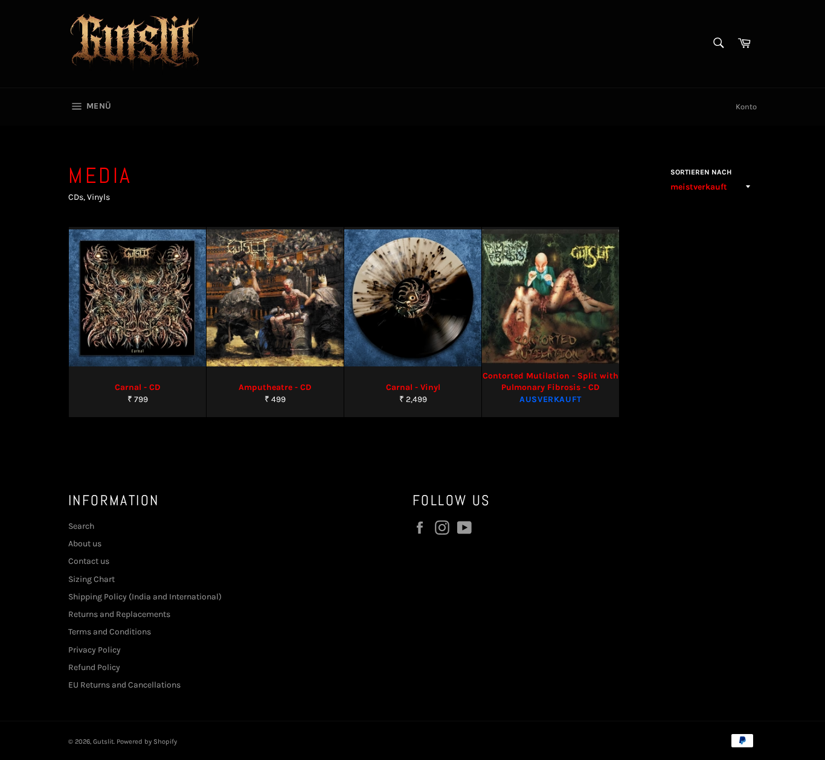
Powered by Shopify (147, 742)
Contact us (88, 561)
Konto (746, 106)
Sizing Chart (91, 579)
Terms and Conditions (109, 632)
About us (84, 543)
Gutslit (103, 742)
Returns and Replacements (119, 614)
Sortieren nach (700, 172)
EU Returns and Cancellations (124, 685)
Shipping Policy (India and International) (145, 597)
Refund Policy (94, 667)
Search (81, 526)
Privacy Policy (94, 650)
